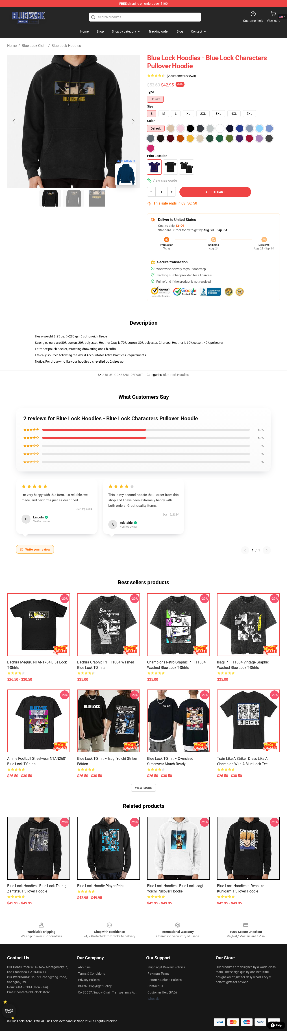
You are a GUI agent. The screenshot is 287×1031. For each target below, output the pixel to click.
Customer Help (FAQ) (162, 992)
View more (143, 787)
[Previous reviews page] (245, 550)
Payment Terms (158, 973)
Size (150, 106)
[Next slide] (133, 121)
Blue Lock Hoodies (66, 46)
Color (151, 121)
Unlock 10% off (9, 1011)
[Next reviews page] (267, 550)
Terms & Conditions (91, 973)
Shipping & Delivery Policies (166, 967)
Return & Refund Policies (165, 980)
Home (12, 46)
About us (84, 967)
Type (150, 92)
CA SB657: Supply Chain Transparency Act (107, 992)
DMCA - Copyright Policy (95, 986)
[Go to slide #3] (97, 198)
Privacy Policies (89, 980)
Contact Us (155, 986)
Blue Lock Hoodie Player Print (100, 886)
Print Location (157, 156)
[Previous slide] (14, 121)
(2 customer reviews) (181, 76)
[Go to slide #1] (50, 198)
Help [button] (279, 1025)
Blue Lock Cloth (34, 46)
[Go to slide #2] (73, 198)
